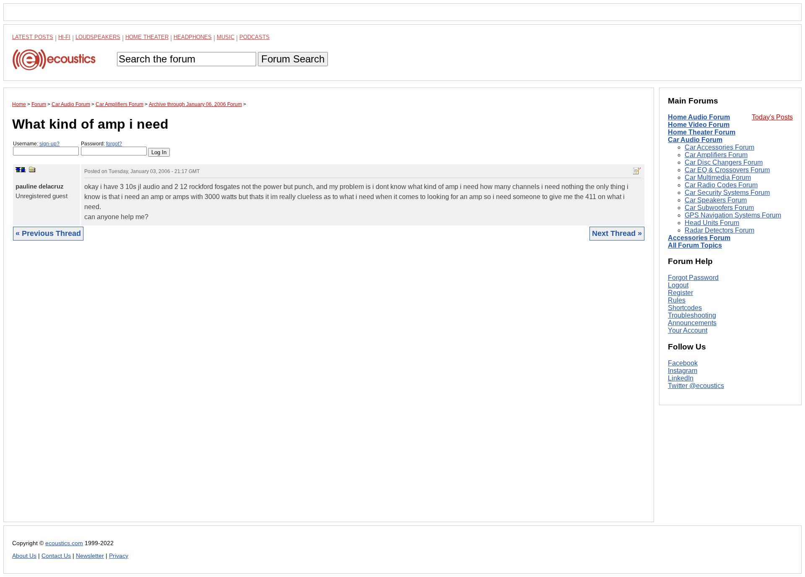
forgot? (114, 144)
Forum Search (293, 59)
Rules (677, 300)
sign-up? (49, 144)
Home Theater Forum (701, 132)
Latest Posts (32, 37)
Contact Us (56, 556)
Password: (101, 144)
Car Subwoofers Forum (719, 207)
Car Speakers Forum (716, 200)
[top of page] (18, 169)
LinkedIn (680, 378)
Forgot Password (693, 277)
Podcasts (254, 37)
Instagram (682, 370)
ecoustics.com (64, 543)
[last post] (23, 169)
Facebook (683, 363)
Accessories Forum (699, 237)
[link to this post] (32, 169)
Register (680, 292)
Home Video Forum (699, 124)
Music (225, 37)
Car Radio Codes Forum (721, 185)
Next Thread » (617, 233)
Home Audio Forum (699, 117)
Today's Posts (772, 117)
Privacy (118, 556)
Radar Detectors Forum (719, 230)
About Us (24, 556)
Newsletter (90, 556)
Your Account (687, 330)
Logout (678, 285)
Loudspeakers (97, 37)
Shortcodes (685, 307)
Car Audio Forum (695, 139)
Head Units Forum (712, 222)
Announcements (692, 322)
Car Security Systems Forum (727, 192)
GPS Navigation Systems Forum (733, 215)
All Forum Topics (695, 245)
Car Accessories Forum (719, 147)
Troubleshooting (692, 315)
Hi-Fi (64, 37)
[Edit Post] (637, 171)
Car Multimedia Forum (718, 177)
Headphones (193, 37)
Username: (36, 144)
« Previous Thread (48, 233)
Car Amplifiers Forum (716, 154)
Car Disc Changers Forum (724, 162)
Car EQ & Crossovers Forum (727, 169)
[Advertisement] (263, 387)
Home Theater (147, 37)
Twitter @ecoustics (696, 385)
